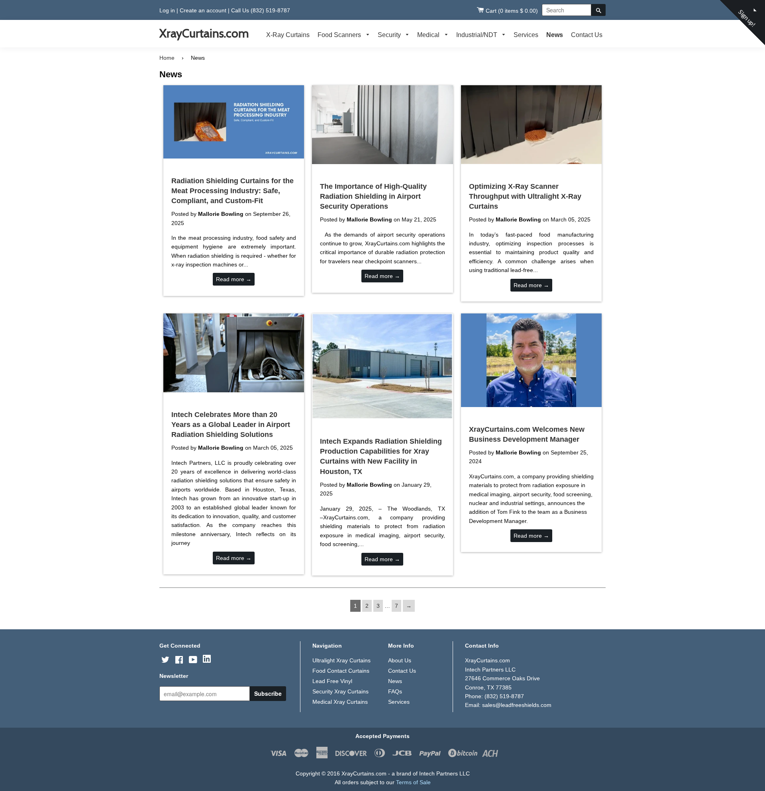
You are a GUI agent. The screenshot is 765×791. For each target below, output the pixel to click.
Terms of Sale (413, 782)
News (554, 34)
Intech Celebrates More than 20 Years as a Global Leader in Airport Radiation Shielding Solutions (230, 425)
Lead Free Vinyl (332, 681)
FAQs (395, 691)
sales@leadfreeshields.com (516, 705)
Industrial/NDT (477, 34)
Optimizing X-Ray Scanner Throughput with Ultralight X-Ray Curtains (525, 196)
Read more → (233, 279)
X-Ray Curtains (288, 34)
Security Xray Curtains (340, 691)
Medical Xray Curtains (340, 702)
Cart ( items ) (512, 11)
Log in (167, 10)
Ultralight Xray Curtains (341, 660)
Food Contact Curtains (340, 671)
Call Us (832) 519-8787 (260, 10)
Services (526, 34)
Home (167, 58)
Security (390, 34)
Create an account (203, 10)
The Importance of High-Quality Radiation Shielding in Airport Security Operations (373, 196)
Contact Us (586, 34)
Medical (429, 34)
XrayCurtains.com (204, 33)
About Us (399, 660)
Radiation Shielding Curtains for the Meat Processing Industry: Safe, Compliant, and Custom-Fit (232, 191)
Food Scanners (340, 34)
